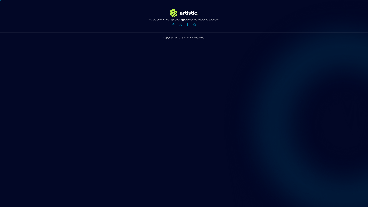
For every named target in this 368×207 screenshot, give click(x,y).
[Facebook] (187, 24)
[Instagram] (194, 24)
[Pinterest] (173, 24)
